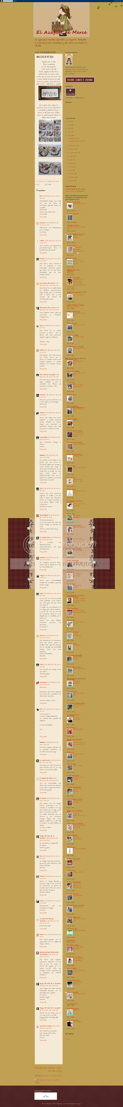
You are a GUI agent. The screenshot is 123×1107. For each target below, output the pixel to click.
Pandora (42, 558)
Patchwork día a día (73, 202)
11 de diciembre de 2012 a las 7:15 (49, 309)
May (41, 326)
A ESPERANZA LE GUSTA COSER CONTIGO (75, 596)
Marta (41, 664)
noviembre (73, 146)
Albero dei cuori (72, 323)
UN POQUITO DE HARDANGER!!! (78, 960)
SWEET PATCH (72, 969)
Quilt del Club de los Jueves (79, 492)
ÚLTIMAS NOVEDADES (77, 838)
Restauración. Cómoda (77, 802)
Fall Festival (76, 645)
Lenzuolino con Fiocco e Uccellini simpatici (78, 262)
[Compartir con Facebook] (49, 184)
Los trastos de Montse (47, 283)
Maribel (42, 876)
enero (72, 181)
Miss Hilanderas (72, 835)
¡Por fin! (75, 860)
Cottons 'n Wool (72, 644)
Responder (43, 217)
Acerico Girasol (78, 539)
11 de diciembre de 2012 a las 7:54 (49, 376)
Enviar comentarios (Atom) (53, 1076)
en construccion (45, 537)
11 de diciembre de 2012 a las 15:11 (50, 665)
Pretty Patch (71, 489)
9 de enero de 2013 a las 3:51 (50, 984)
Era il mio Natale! (78, 295)
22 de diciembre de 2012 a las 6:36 (50, 902)
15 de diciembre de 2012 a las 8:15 (50, 799)
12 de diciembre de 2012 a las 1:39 (50, 710)
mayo (72, 167)
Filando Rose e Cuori (74, 667)
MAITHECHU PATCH (73, 945)
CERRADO (70, 273)
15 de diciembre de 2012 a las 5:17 (49, 779)
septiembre (74, 153)
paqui (41, 593)
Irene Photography (73, 1009)
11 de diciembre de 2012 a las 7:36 (50, 351)
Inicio (59, 1068)
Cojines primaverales (77, 635)
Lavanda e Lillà (71, 258)
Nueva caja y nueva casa (79, 374)
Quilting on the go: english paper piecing (79, 611)
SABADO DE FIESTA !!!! (77, 983)
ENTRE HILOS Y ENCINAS (75, 347)
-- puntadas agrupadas (74, 655)
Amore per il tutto (79, 325)
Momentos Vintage (73, 335)
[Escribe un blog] (46, 184)
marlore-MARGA (72, 419)
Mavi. (41, 488)
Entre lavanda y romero (74, 799)
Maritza (42, 413)
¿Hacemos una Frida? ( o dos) (78, 480)
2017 (69, 121)
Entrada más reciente (45, 1068)
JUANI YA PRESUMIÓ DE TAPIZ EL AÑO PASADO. (79, 600)
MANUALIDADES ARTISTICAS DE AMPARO (76, 679)
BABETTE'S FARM (79, 669)
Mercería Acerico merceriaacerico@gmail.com (76, 407)
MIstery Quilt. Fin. (78, 872)
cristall (42, 241)
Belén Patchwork (72, 609)
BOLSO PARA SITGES (77, 658)
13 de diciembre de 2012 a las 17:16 (50, 761)
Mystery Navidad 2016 (78, 694)
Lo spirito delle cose (73, 917)
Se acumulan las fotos (78, 755)
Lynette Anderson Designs (75, 305)
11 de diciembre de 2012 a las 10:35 (49, 456)
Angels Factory (71, 728)
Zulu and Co (71, 478)
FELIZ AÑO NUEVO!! (79, 994)
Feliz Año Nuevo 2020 (78, 362)
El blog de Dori (72, 692)
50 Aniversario (77, 895)
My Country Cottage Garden (76, 703)
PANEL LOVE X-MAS (79, 468)
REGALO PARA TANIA (77, 237)
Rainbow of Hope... (73, 307)
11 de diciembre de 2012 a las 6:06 (50, 260)
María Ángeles (44, 515)
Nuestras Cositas (45, 1026)
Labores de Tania (72, 632)
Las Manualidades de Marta (76, 234)
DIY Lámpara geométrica (77, 575)
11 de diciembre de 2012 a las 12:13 (49, 516)
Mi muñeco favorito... (79, 348)
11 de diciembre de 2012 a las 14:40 (50, 576)
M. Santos (43, 798)
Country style (71, 246)
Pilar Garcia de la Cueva (48, 308)
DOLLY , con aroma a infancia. (79, 505)
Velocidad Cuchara (73, 225)
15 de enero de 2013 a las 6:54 (50, 1027)
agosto (72, 156)
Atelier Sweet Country (74, 549)
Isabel (42, 350)
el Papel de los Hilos (73, 859)
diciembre (73, 138)
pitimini (69, 537)
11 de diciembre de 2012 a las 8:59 (50, 414)
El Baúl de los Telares (74, 957)
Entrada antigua (55, 1071)
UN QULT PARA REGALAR (78, 948)
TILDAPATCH (71, 941)
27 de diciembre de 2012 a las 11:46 (49, 922)
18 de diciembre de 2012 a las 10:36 (50, 857)
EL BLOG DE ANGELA (74, 882)
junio (71, 163)
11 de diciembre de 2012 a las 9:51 (50, 438)
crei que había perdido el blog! (78, 563)
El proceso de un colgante (78, 778)
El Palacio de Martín (46, 778)
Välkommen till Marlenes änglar (74, 811)
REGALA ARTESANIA (79, 931)
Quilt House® (71, 764)
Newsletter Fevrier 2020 (79, 314)
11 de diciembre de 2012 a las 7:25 (50, 327)
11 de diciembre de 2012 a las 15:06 (49, 636)
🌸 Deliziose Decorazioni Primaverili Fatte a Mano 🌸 (79, 250)
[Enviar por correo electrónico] (45, 184)
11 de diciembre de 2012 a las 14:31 (49, 559)
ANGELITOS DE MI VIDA (77, 141)
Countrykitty (71, 383)
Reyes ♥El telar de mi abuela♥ (50, 983)
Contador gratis (67, 1039)
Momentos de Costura (74, 526)
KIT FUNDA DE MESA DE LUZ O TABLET (78, 434)
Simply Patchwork (73, 561)
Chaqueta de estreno (77, 587)
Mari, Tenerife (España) (47, 375)
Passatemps (71, 847)
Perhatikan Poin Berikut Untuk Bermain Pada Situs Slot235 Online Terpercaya (76, 283)
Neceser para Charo (79, 204)
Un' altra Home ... (78, 551)
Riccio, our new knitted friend (78, 386)
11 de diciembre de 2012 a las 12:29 (50, 538)
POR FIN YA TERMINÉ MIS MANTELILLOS (77, 886)
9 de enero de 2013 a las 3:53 (50, 1009)
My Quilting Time (72, 1004)
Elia (41, 709)
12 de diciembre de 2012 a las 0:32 (50, 683)
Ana (41, 196)
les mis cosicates (73, 214)
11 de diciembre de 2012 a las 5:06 (50, 197)
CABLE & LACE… (78, 907)
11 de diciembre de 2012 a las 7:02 (49, 284)
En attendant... (77, 1022)
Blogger (78, 1104)
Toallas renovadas (79, 444)
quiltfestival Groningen (76, 516)
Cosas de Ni (71, 870)
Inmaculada (43, 437)
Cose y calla (71, 466)
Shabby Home (71, 395)
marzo (72, 174)
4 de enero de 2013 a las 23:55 (50, 935)
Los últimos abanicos (76, 682)
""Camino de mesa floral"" (79, 971)
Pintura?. (76, 421)
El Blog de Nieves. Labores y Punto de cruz (76, 359)
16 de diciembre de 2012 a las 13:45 (49, 839)
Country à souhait (73, 1020)
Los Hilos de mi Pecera (74, 431)
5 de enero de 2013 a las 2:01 (49, 956)
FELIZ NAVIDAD (78, 729)
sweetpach (43, 682)
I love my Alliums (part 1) (78, 706)
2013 (69, 132)
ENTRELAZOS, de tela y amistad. (75, 501)
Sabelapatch (71, 620)
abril (71, 170)
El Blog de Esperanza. (74, 454)
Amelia (42, 259)
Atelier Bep (70, 514)
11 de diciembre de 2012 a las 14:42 (50, 594)
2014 (69, 128)
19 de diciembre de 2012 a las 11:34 (50, 877)
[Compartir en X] (48, 184)
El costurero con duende (75, 824)
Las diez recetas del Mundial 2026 (76, 228)
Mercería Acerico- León (78, 410)
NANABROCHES (72, 929)
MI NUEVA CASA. (78, 456)
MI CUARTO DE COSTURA (75, 906)
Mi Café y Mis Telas (73, 278)
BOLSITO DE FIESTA (77, 790)
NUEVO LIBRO (77, 766)
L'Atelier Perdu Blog (73, 312)
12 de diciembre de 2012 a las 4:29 (49, 743)
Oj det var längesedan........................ (79, 816)
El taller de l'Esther (73, 776)
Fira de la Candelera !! (79, 850)
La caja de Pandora (73, 371)
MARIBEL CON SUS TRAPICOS (73, 270)
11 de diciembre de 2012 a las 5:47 (49, 224)
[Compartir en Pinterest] (50, 184)
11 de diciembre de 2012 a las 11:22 (50, 489)
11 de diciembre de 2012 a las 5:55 (50, 242)
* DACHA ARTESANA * (74, 787)
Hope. (75, 1010)
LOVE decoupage (78, 337)
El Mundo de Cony (73, 894)
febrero (72, 177)
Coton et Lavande (72, 992)
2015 (69, 125)
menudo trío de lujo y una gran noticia (79, 743)
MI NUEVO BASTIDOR (76, 719)
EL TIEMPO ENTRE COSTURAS (73, 715)
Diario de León (70, 191)
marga (42, 575)
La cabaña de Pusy (73, 980)
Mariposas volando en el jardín (79, 826)
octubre (72, 149)
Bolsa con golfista (79, 527)
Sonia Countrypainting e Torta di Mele (76, 293)
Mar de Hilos (71, 584)
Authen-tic (70, 752)
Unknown (42, 223)
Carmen (42, 395)
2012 (69, 135)
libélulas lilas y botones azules (74, 740)
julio (71, 160)
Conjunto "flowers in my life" (79, 623)
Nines (41, 901)
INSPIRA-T (70, 572)
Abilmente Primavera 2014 (79, 920)
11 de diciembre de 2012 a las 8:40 (50, 396)
